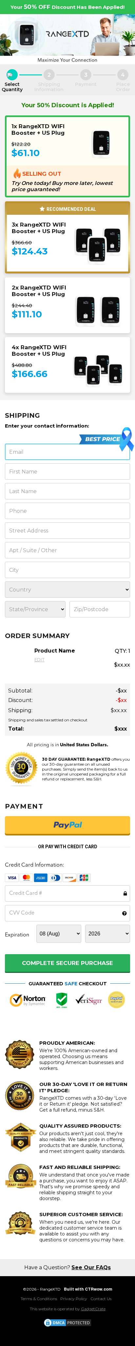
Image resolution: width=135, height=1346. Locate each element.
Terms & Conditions (39, 1298)
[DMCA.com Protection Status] (67, 1322)
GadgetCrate (93, 1308)
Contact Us (100, 1298)
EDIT (39, 660)
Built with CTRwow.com (88, 1289)
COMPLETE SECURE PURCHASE (67, 963)
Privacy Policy (73, 1298)
